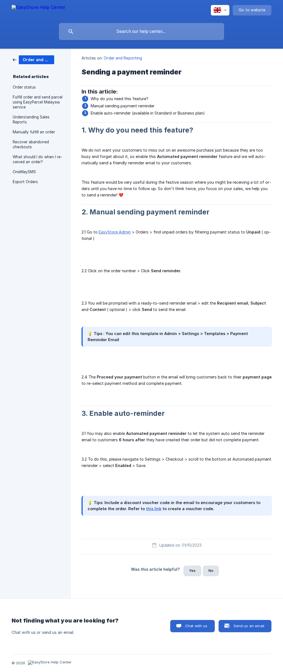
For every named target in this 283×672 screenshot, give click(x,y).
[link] (33, 59)
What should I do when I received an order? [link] (37, 159)
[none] (38, 10)
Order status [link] (24, 87)
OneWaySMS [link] (24, 172)
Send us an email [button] (249, 626)
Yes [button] (192, 570)
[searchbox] (141, 31)
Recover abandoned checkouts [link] (31, 144)
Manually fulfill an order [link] (34, 132)
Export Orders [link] (25, 182)
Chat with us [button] (196, 626)
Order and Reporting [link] (123, 58)
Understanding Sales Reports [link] (31, 119)
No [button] (210, 570)
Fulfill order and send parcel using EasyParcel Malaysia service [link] (37, 102)
